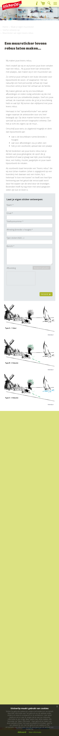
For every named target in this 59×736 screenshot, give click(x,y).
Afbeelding (11, 268)
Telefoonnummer (15, 221)
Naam (10, 205)
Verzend (44, 294)
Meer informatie (35, 732)
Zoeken (49, 3)
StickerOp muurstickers (12, 5)
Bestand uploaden (41, 268)
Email (10, 213)
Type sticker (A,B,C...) (15, 238)
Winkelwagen (42, 3)
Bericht (10, 246)
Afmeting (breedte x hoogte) (20, 229)
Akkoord (22, 732)
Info (36, 3)
